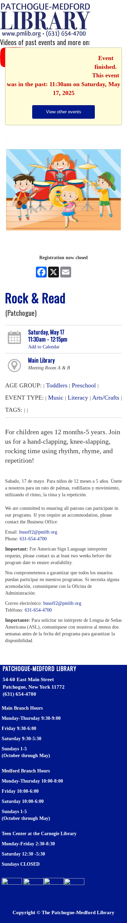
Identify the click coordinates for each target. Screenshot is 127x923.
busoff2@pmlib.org (38, 532)
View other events (63, 111)
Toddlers (56, 385)
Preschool (84, 385)
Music (55, 397)
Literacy (78, 397)
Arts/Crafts (105, 397)
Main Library (41, 360)
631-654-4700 (33, 538)
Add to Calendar (44, 346)
